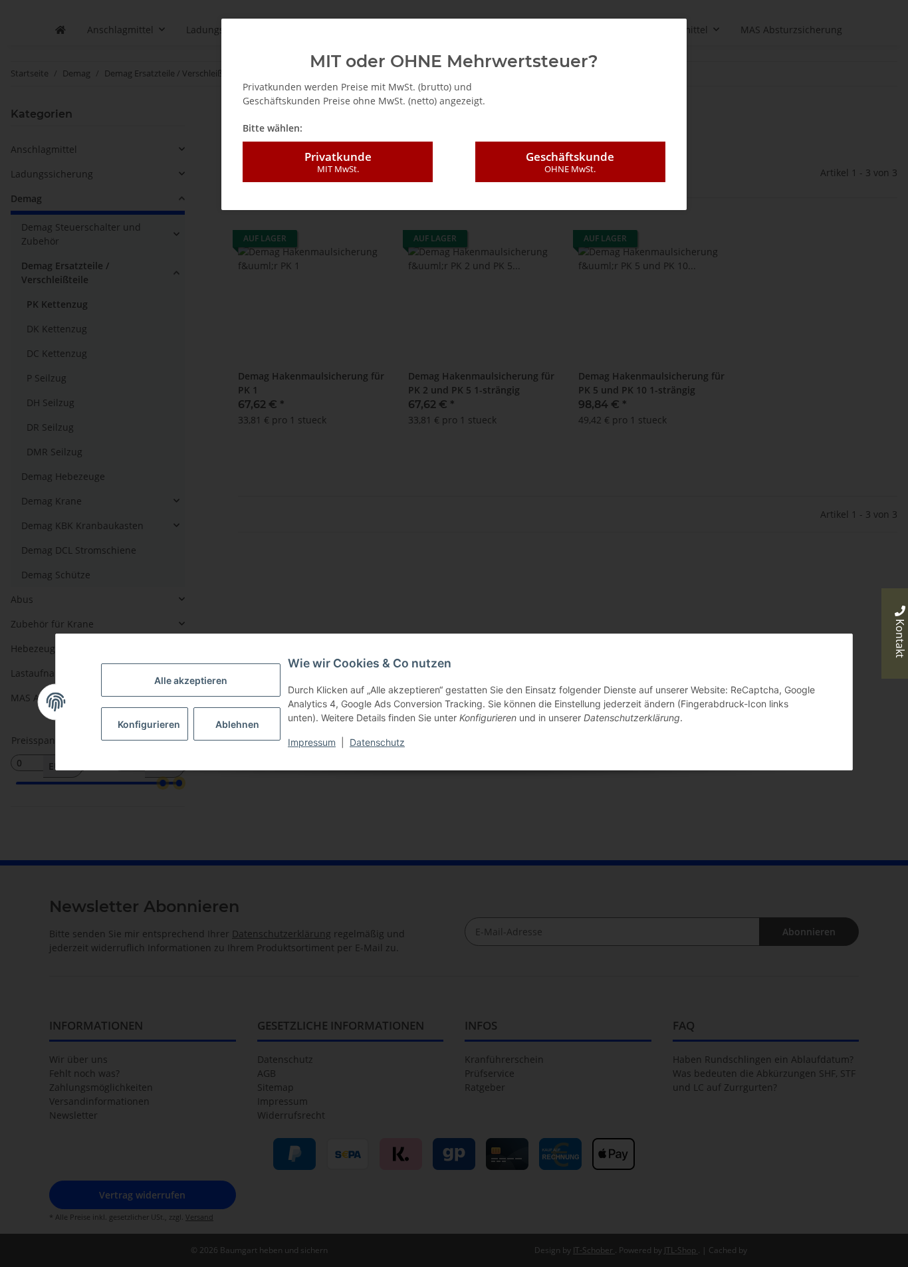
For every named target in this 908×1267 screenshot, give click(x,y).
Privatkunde (338, 162)
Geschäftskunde (570, 162)
